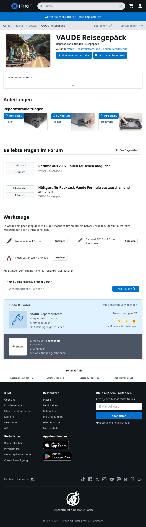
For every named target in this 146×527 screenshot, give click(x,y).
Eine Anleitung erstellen (76, 55)
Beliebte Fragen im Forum (33, 150)
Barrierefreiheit (13, 443)
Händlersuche (51, 422)
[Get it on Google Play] (57, 456)
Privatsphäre (11, 448)
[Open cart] (131, 6)
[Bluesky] (125, 479)
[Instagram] (104, 479)
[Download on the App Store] (56, 445)
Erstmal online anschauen (115, 422)
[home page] (21, 6)
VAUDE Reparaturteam (80, 48)
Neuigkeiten (50, 405)
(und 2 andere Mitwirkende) (111, 48)
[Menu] (5, 6)
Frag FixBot (123, 288)
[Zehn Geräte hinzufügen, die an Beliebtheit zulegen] (127, 321)
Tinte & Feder (19, 305)
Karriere (9, 416)
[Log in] (140, 6)
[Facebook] (90, 479)
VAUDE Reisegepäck (53, 25)
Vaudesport (53, 340)
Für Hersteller (51, 428)
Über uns (9, 399)
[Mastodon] (119, 479)
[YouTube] (112, 479)
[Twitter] (97, 479)
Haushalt (19, 25)
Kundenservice (13, 405)
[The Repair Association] (139, 479)
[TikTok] (83, 479)
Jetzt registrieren (90, 17)
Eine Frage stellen (128, 150)
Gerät (6, 25)
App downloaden (55, 436)
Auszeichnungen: (125, 313)
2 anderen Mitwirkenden (122, 304)
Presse (47, 399)
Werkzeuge (16, 217)
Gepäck (32, 25)
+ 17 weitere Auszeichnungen (122, 326)
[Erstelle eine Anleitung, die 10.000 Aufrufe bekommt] (119, 321)
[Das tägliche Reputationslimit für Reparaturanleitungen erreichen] (134, 321)
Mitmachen (50, 411)
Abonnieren (119, 416)
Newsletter (10, 422)
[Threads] (132, 479)
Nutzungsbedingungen (18, 454)
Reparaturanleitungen (23, 108)
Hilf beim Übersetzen (17, 479)
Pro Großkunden (53, 416)
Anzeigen (60, 241)
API (6, 428)
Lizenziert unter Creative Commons (82, 521)
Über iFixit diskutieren (17, 411)
